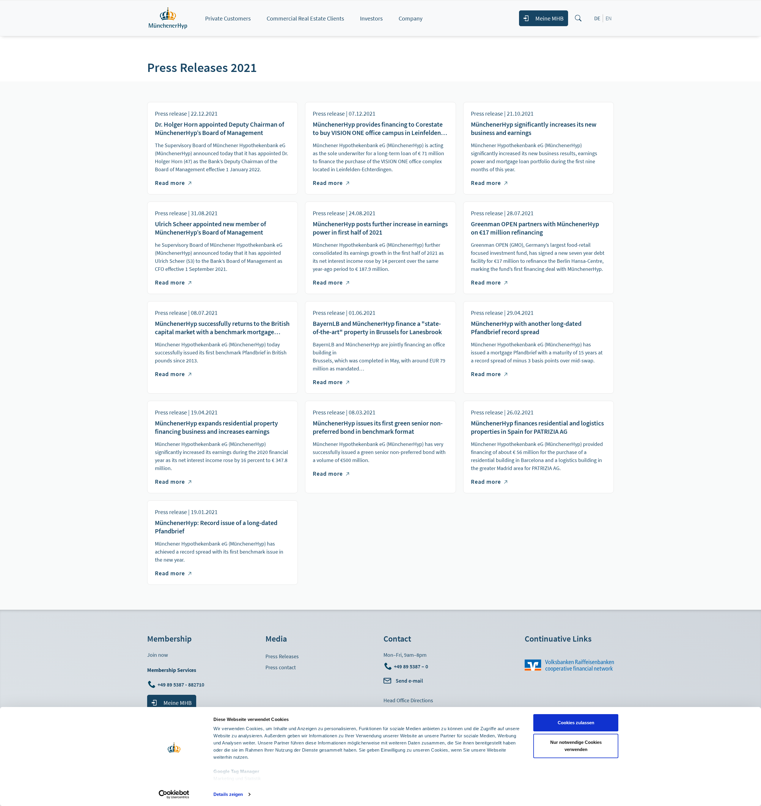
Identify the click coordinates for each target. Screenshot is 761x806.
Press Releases (282, 656)
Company (410, 18)
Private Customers (228, 18)
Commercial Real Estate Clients (305, 18)
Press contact (280, 667)
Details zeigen (228, 794)
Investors (371, 18)
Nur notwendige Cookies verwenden (576, 746)
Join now (157, 654)
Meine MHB (549, 18)
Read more (173, 182)
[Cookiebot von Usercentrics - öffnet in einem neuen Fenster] (174, 794)
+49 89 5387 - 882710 (181, 684)
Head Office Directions (408, 700)
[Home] (174, 18)
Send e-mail (409, 680)
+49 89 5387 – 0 (411, 666)
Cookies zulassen (576, 722)
